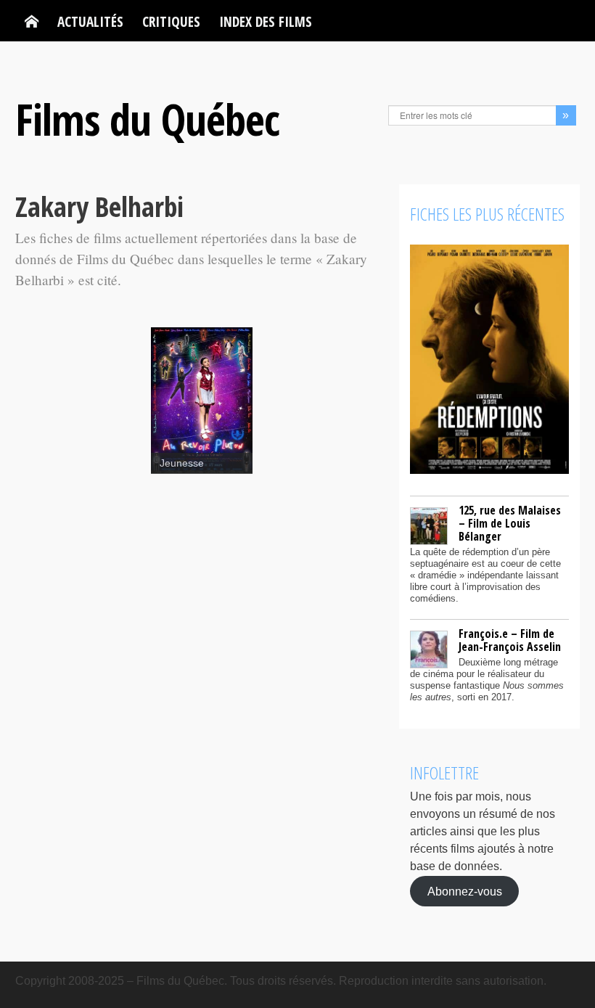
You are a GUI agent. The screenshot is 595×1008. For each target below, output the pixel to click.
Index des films (265, 21)
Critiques (171, 21)
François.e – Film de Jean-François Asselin (510, 640)
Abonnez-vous (464, 891)
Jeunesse (182, 463)
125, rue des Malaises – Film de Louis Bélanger (510, 523)
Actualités (90, 21)
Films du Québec (147, 119)
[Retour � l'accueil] (31, 21)
